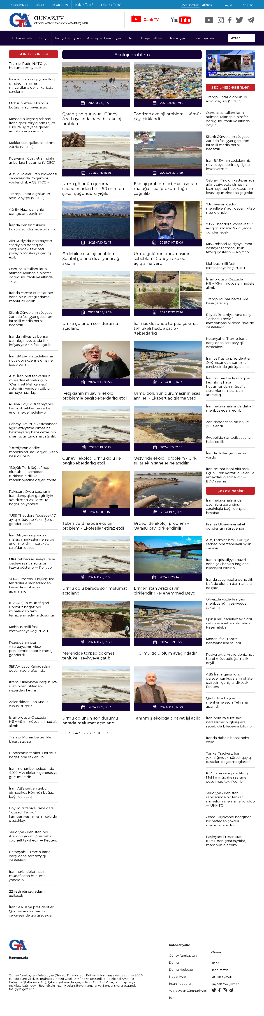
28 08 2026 (60, 4)
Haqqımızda (19, 4)
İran (131, 38)
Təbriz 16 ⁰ (111, 5)
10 (99, 733)
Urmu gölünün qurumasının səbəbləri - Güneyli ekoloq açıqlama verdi (162, 258)
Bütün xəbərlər (22, 38)
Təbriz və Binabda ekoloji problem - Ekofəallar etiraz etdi (93, 526)
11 (104, 733)
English (248, 4)
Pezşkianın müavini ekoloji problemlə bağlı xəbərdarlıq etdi (94, 396)
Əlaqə (40, 4)
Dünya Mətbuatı (181, 969)
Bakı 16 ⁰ (84, 5)
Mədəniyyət (178, 38)
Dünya (43, 38)
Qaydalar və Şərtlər (225, 984)
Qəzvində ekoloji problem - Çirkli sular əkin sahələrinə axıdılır (166, 461)
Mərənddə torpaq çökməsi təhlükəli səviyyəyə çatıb (88, 656)
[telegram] (251, 20)
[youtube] (181, 20)
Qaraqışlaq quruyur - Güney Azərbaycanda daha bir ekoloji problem (92, 119)
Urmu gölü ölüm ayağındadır (168, 653)
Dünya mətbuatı (152, 38)
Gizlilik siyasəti (221, 977)
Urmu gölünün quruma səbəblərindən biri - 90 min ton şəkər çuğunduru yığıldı (93, 188)
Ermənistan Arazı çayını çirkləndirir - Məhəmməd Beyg (164, 591)
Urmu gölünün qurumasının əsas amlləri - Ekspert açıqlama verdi (167, 396)
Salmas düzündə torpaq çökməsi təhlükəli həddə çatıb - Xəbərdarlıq (167, 328)
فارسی (227, 4)
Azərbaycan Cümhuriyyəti (104, 38)
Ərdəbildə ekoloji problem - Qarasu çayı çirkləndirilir (161, 526)
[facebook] (229, 20)
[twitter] (239, 20)
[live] (144, 20)
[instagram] (221, 20)
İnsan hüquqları (203, 38)
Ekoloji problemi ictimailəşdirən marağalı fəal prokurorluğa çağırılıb (165, 188)
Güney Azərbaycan (68, 38)
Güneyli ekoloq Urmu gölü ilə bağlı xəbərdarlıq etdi (91, 461)
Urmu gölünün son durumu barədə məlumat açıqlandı (90, 720)
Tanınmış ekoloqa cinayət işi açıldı (168, 718)
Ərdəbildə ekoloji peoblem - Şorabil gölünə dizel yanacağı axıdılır (91, 258)
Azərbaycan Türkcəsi (197, 4)
